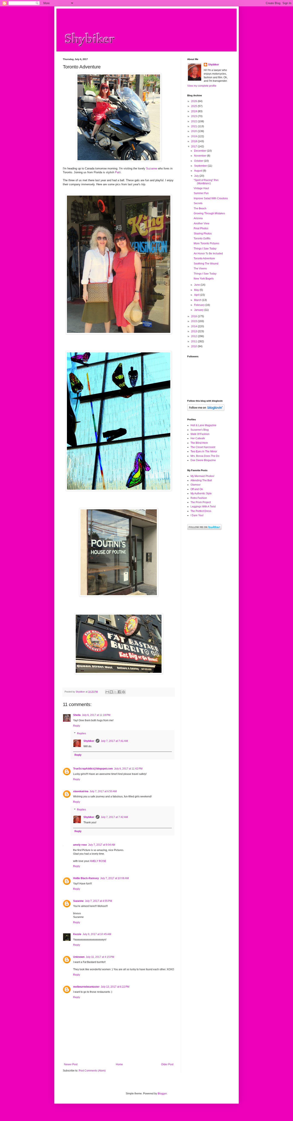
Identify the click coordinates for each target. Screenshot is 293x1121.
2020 (194, 131)
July (196, 175)
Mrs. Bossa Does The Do (204, 455)
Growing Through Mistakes (209, 213)
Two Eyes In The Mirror (203, 451)
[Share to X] (115, 692)
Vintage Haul (201, 188)
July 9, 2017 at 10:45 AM (97, 934)
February (199, 304)
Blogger (162, 1093)
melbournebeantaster (86, 986)
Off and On (196, 489)
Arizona (198, 218)
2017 (194, 146)
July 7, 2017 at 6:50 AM (103, 791)
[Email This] (107, 692)
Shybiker (88, 740)
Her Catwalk (197, 438)
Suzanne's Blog (199, 429)
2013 (194, 331)
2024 (194, 111)
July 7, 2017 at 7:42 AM (114, 817)
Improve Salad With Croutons (211, 198)
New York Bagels (204, 278)
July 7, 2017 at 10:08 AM (114, 878)
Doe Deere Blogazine (203, 460)
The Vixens (200, 268)
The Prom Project (200, 502)
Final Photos (201, 228)
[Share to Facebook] (119, 692)
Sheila (77, 715)
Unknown (79, 956)
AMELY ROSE (98, 861)
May (197, 289)
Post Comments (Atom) (92, 1070)
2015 (194, 321)
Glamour (195, 484)
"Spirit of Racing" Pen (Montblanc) (206, 182)
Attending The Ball (201, 480)
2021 (194, 126)
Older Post (167, 1064)
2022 (194, 121)
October (199, 160)
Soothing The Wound (206, 263)
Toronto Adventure (204, 258)
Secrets (198, 203)
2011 (194, 341)
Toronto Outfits (202, 238)
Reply (76, 725)
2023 (194, 116)
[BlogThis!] (111, 692)
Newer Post (70, 1064)
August (198, 170)
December (200, 150)
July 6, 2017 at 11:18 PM (96, 715)
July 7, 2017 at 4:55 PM (98, 900)
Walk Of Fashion (200, 434)
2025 (194, 106)
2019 (194, 136)
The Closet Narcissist (202, 447)
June (197, 284)
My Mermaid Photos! (202, 476)
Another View (201, 223)
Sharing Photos (203, 233)
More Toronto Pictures (206, 243)
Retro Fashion (198, 497)
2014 (194, 326)
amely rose (80, 844)
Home (119, 1064)
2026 (194, 101)
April (197, 294)
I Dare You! (196, 515)
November (200, 155)
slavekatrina (80, 791)
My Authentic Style (201, 493)
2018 (194, 141)
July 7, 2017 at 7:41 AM (114, 740)
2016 (194, 316)
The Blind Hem (199, 442)
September (201, 165)
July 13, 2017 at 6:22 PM (115, 986)
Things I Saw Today (205, 248)
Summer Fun (201, 193)
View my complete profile (201, 85)
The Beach (200, 208)
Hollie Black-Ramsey (86, 878)
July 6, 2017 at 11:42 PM (128, 768)
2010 (194, 346)
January (199, 309)
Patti (118, 172)
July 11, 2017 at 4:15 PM (100, 956)
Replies (81, 733)
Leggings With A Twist (203, 506)
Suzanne (151, 168)
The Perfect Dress (200, 511)
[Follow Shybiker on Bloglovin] (205, 409)
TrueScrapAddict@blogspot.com (93, 768)
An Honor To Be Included (208, 253)
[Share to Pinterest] (123, 692)
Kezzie (77, 934)
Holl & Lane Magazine (203, 425)
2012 (194, 336)
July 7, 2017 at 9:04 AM (101, 844)
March (198, 300)
